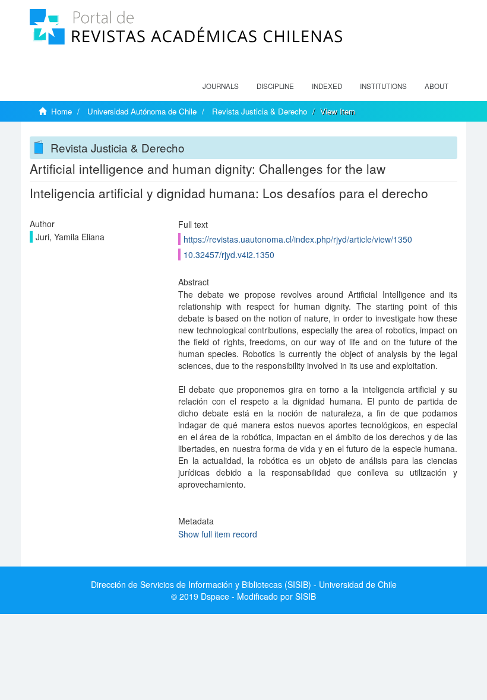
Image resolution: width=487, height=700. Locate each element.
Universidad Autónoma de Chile (142, 111)
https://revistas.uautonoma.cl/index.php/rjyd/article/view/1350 (298, 239)
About (436, 86)
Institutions (383, 86)
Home (61, 111)
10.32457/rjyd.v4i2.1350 (229, 254)
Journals (221, 86)
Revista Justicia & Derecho (259, 111)
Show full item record (217, 534)
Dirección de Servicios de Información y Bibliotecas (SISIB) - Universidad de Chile (244, 584)
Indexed (327, 86)
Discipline (275, 86)
